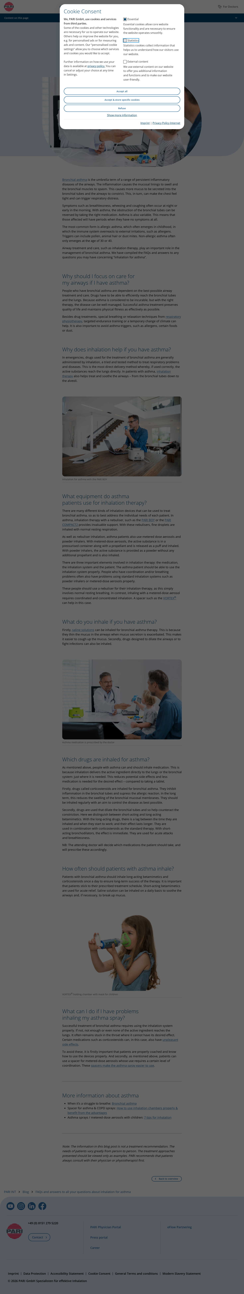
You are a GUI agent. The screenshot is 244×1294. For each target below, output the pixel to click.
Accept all (122, 91)
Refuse (122, 108)
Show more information (122, 115)
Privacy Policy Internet (166, 123)
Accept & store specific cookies (122, 99)
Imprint (145, 123)
